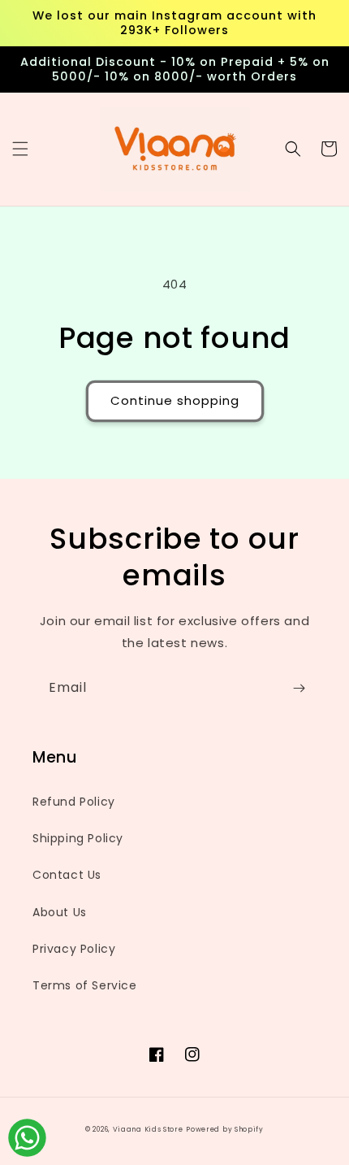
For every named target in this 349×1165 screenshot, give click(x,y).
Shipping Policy (77, 838)
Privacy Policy (73, 949)
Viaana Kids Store (148, 1129)
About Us (59, 912)
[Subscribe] (299, 688)
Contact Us (66, 875)
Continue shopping (174, 400)
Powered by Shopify (225, 1129)
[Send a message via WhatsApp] (27, 1138)
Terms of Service (84, 985)
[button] (20, 149)
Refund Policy (73, 801)
